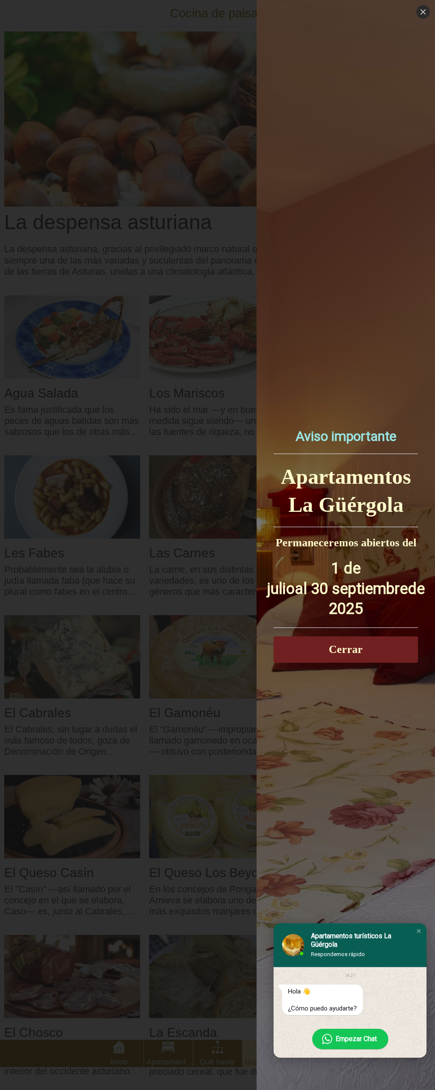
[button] (419, 931)
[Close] (423, 12)
